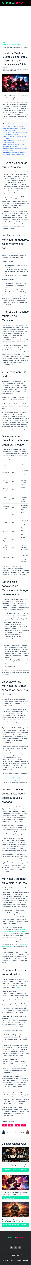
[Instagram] (19, 1247)
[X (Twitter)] (10, 1125)
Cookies (12, 1260)
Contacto (5, 1260)
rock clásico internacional (12, 778)
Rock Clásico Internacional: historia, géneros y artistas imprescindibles (15, 70)
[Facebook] (4, 1125)
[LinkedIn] (23, 1125)
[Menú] (28, 2)
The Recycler (19, 987)
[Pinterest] (17, 1125)
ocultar (13, 124)
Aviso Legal (15, 1263)
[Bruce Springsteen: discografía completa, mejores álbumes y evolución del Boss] (15, 1209)
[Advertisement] (15, 21)
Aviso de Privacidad (22, 1260)
